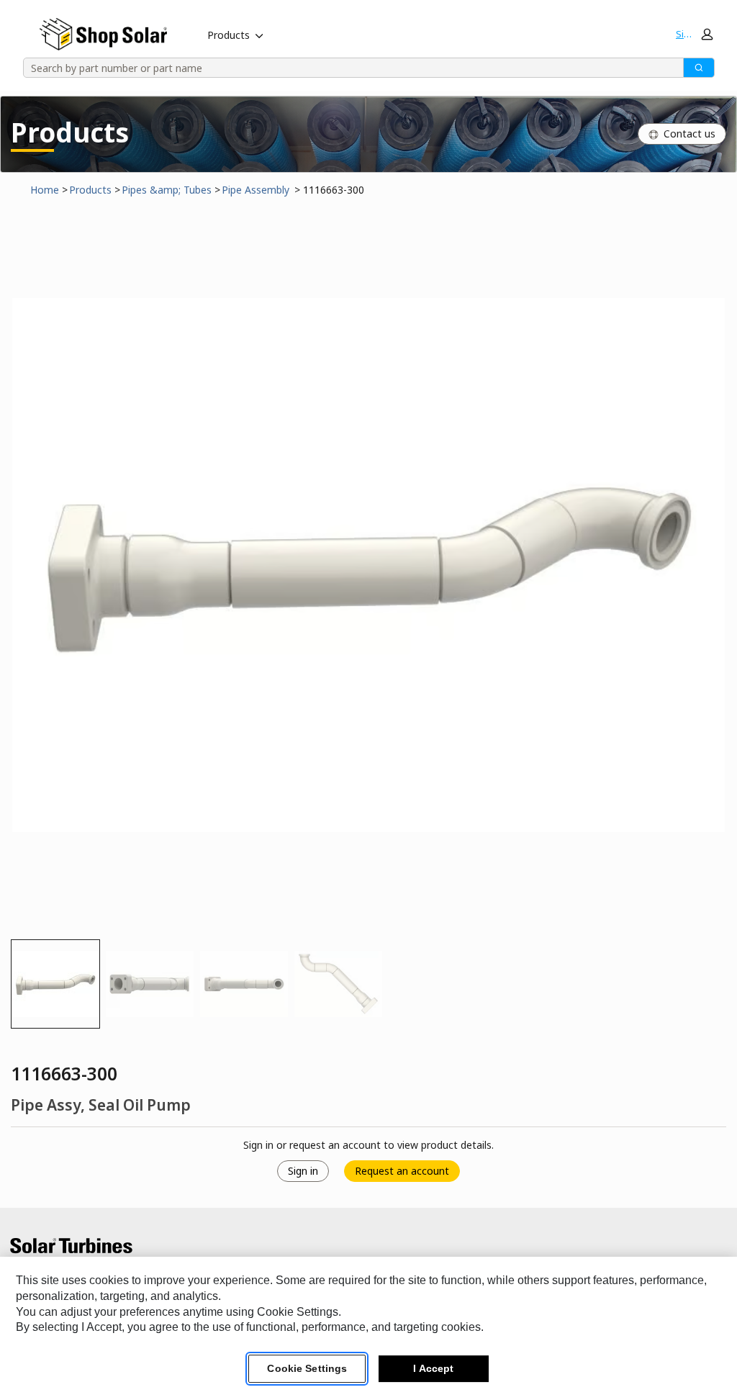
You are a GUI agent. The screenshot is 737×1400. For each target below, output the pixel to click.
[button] (694, 33)
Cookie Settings (307, 1368)
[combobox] (348, 67)
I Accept (433, 1368)
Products (228, 35)
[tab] (55, 984)
